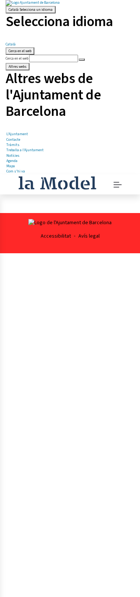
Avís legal (89, 236)
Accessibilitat (56, 236)
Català (31, 9)
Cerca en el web (17, 58)
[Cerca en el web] (82, 59)
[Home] (57, 182)
